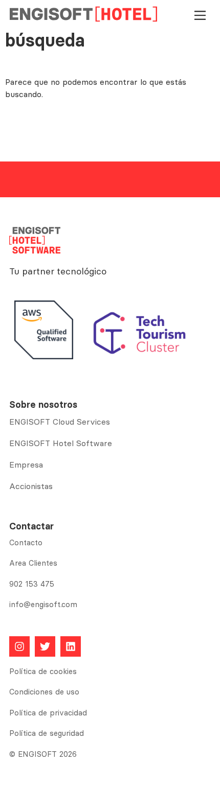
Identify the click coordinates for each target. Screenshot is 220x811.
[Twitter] (45, 646)
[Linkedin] (70, 646)
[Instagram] (19, 646)
